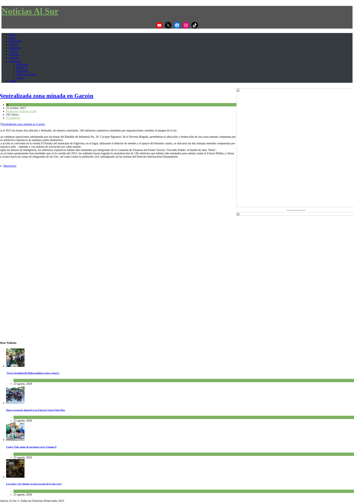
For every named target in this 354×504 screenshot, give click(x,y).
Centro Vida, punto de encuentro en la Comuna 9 (31, 447)
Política (13, 44)
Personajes (22, 71)
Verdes (20, 77)
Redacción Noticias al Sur (21, 111)
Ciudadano (15, 47)
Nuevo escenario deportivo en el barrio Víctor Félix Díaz (35, 410)
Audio (12, 81)
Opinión (13, 57)
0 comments (13, 117)
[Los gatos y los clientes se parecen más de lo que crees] (15, 476)
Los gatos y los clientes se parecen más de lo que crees (34, 483)
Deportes (14, 54)
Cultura (13, 51)
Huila (12, 37)
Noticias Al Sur (29, 11)
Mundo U (22, 67)
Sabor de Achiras (26, 74)
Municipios (15, 41)
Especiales (15, 61)
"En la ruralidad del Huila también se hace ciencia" (33, 373)
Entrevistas (22, 64)
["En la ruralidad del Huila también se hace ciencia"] (15, 365)
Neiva (12, 34)
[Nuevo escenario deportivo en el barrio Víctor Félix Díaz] (15, 402)
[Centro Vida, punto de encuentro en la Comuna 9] (15, 439)
